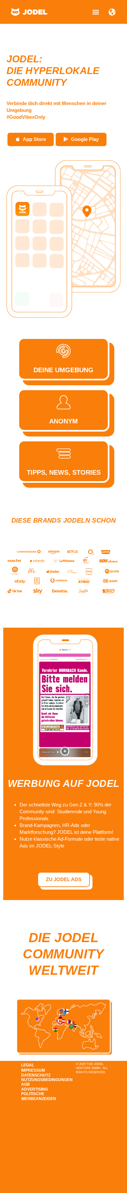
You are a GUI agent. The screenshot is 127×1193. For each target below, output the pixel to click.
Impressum (33, 1070)
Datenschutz (35, 1075)
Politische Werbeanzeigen (38, 1096)
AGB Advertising (34, 1086)
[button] (95, 12)
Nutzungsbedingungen (38, 1080)
